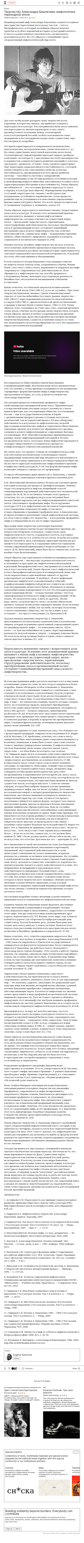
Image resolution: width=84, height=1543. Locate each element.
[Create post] (67, 2)
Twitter (75, 1533)
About (18, 1529)
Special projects (13, 1452)
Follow (16, 1358)
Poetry (6, 9)
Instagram (63, 1533)
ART (44, 1387)
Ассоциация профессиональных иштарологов (22, 1387)
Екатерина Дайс (10, 1393)
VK (59, 1533)
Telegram (52, 1533)
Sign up (9, 1529)
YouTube (69, 1533)
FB (57, 1533)
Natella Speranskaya (51, 1395)
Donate (12, 3)
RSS (79, 1533)
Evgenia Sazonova (11, 18)
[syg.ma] (5, 2)
